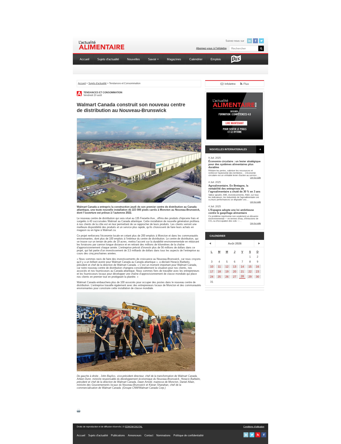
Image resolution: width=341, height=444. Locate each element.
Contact (148, 435)
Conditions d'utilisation (253, 426)
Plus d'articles (260, 149)
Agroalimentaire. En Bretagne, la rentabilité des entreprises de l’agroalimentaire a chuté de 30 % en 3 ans (234, 188)
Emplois (216, 59)
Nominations (163, 435)
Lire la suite (255, 177)
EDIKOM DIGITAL (133, 426)
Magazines (174, 59)
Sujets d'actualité (97, 83)
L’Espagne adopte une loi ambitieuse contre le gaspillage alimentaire (231, 211)
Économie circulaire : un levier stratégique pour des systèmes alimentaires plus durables (234, 164)
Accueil (84, 59)
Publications (118, 435)
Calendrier (195, 59)
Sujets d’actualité (108, 59)
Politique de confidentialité (188, 435)
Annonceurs (134, 435)
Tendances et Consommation (102, 92)
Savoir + (153, 59)
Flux (246, 83)
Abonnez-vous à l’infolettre (211, 48)
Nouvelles (133, 59)
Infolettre (230, 83)
